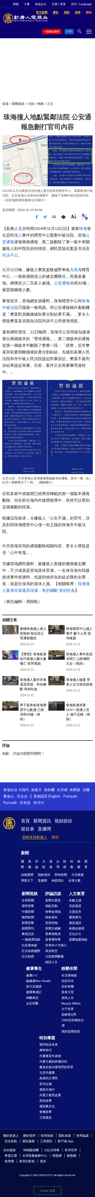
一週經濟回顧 (31, 939)
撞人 (18, 235)
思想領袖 (51, 923)
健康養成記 (34, 992)
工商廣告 (45, 1117)
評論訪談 (53, 893)
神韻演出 (57, 880)
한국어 (38, 803)
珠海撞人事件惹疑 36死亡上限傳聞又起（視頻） (79, 658)
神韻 (16, 4)
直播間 (44, 828)
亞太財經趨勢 (31, 951)
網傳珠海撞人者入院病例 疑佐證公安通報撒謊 (33, 633)
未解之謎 (75, 900)
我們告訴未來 (48, 1044)
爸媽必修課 (76, 928)
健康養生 (34, 968)
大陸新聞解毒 (54, 956)
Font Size (73, 216)
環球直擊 (28, 906)
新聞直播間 (52, 31)
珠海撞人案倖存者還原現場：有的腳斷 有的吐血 (33, 684)
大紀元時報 (51, 1150)
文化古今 (75, 934)
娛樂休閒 (69, 968)
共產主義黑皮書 (50, 1095)
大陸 (31, 103)
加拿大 (36, 790)
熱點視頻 (44, 874)
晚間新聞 (28, 917)
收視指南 (47, 1135)
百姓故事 (45, 1100)
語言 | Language (81, 4)
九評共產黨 (47, 1072)
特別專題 (47, 1038)
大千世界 (67, 1009)
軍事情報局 (53, 934)
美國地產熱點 (78, 939)
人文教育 (77, 893)
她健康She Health (38, 981)
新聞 (25, 853)
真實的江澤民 (48, 1078)
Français (70, 796)
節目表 (27, 828)
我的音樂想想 (70, 1031)
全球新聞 (28, 900)
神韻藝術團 (31, 1150)
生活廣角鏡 (69, 975)
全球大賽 (74, 880)
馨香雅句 (75, 917)
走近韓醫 (32, 1003)
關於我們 (29, 1135)
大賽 (27, 4)
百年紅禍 (45, 1084)
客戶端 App (65, 1141)
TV (70, 31)
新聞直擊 (28, 923)
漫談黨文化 (47, 1106)
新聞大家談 (53, 900)
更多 (43, 1161)
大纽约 (23, 790)
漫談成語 (75, 923)
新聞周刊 (28, 928)
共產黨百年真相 (50, 1056)
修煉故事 (45, 1112)
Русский (10, 803)
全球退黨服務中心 (34, 1155)
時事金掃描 (53, 911)
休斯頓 (75, 790)
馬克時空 (51, 951)
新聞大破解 (53, 928)
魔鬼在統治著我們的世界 (56, 1067)
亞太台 (22, 796)
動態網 (71, 1155)
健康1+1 (32, 975)
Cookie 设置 (47, 1190)
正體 (54, 4)
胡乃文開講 (34, 986)
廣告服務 (28, 1141)
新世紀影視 (27, 1161)
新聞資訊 (18, 103)
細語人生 (51, 962)
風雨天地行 (47, 1089)
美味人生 (67, 998)
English (54, 796)
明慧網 (57, 1155)
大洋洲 (62, 790)
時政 (41, 103)
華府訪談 (28, 934)
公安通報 (62, 283)
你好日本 (67, 981)
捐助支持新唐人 (34, 837)
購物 (55, 837)
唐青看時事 (53, 939)
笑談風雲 (75, 906)
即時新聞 (61, 874)
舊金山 (8, 796)
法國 (85, 790)
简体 (63, 4)
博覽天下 (27, 880)
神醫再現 (32, 998)
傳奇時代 (45, 1050)
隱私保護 (65, 1135)
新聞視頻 (30, 893)
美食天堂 (67, 992)
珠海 (83, 228)
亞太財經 (28, 956)
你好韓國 (67, 986)
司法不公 (10, 255)
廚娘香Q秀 (68, 1014)
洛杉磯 (49, 790)
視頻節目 (63, 820)
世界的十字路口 (56, 945)
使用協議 (82, 1135)
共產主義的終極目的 (53, 1061)
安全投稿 (11, 1141)
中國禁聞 (28, 911)
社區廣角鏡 (29, 945)
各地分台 (40, 4)
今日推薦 (77, 874)
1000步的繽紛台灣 (72, 1022)
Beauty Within (71, 1003)
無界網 (9, 1161)
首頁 (5, 103)
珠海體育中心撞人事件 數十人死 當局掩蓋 (79, 633)
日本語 (25, 803)
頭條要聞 (27, 874)
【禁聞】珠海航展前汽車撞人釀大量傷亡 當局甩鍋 (33, 658)
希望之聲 (11, 1155)
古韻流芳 (75, 911)
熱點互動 (51, 906)
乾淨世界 (71, 1150)
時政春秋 (51, 917)
